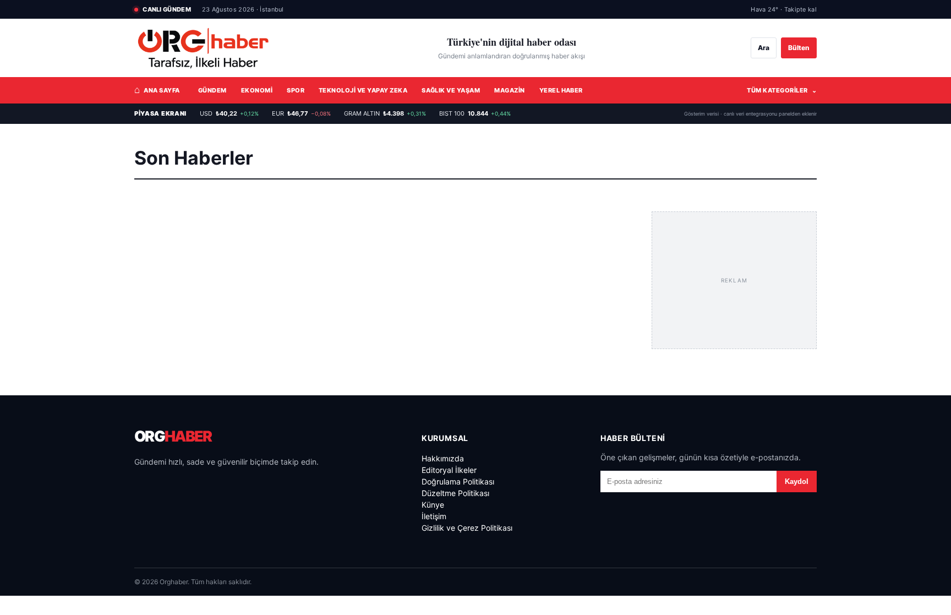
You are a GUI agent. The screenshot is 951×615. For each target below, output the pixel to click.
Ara (763, 47)
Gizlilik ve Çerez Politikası (467, 527)
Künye (433, 504)
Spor (295, 90)
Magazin (509, 90)
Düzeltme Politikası (455, 493)
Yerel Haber (561, 90)
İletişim (434, 516)
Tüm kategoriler (782, 90)
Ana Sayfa (157, 89)
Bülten (799, 47)
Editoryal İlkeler (449, 470)
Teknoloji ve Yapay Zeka (363, 90)
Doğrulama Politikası (458, 481)
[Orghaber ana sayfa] (203, 48)
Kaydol (796, 481)
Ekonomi (256, 90)
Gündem (212, 90)
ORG (172, 436)
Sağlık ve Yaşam (451, 90)
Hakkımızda (443, 458)
